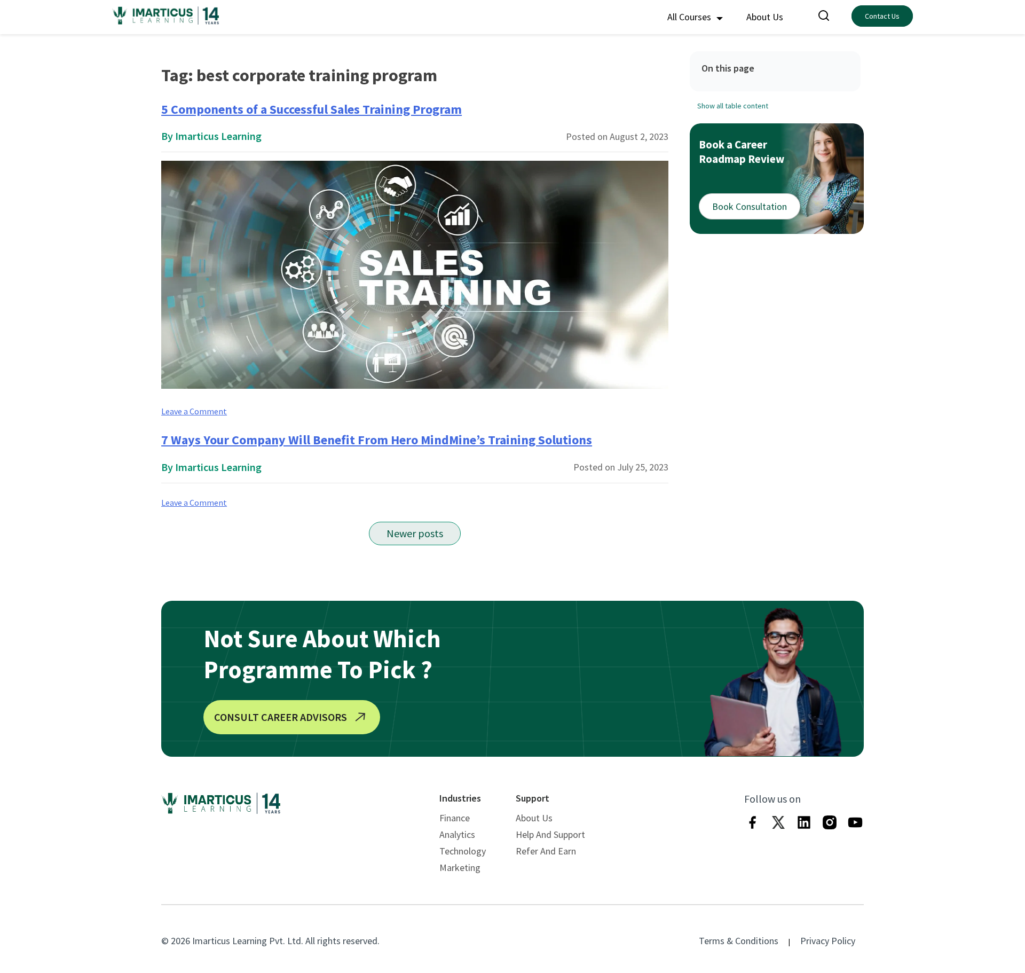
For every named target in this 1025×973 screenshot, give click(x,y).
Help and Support (550, 834)
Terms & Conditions (738, 941)
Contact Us (882, 16)
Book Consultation (749, 206)
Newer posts (415, 533)
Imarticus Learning (218, 136)
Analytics (457, 834)
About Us (764, 17)
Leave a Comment (194, 411)
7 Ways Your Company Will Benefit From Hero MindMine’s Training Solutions (376, 439)
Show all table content (732, 106)
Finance (454, 818)
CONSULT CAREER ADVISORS (280, 717)
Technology (462, 851)
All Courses (690, 17)
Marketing (459, 867)
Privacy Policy (827, 941)
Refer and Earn (546, 851)
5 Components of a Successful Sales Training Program (311, 109)
